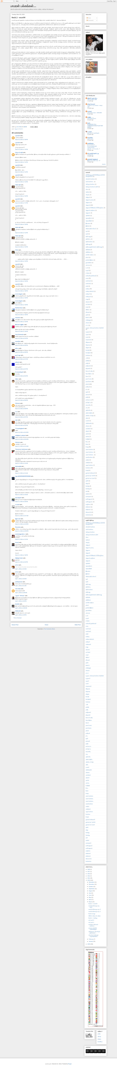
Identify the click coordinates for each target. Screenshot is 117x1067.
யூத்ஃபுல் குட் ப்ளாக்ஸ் (90, 475)
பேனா (87, 444)
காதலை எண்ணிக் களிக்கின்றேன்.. (93, 928)
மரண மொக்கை (89, 449)
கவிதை (87, 288)
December (91, 882)
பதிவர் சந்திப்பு (89, 413)
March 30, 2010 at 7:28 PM (21, 291)
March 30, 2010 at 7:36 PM (21, 314)
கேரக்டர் (21, 128)
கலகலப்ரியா (18, 341)
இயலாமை (88, 223)
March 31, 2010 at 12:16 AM (21, 446)
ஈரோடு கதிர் (18, 184)
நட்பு (87, 389)
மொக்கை (88, 467)
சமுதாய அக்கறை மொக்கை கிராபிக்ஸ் (95, 328)
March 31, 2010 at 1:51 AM (21, 463)
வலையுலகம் (88, 496)
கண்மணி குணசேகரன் (91, 275)
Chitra (16, 250)
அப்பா (87, 189)
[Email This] (31, 127)
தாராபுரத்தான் (18, 497)
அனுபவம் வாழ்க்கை (90, 210)
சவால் (87, 337)
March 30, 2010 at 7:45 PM (21, 331)
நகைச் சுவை (89, 379)
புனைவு (87, 436)
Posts (89, 18)
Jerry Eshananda (19, 334)
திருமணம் (88, 368)
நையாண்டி (88, 405)
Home (46, 624)
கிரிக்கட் (88, 309)
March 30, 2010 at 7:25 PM (21, 281)
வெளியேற (100, 1041)
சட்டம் (87, 325)
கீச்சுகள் (88, 312)
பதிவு (87, 418)
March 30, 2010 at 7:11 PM (21, 162)
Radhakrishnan (19, 307)
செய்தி (87, 350)
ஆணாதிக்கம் (89, 218)
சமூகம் (87, 334)
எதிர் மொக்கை (89, 241)
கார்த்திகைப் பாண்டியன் (20, 435)
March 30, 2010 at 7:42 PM (21, 321)
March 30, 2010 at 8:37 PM (21, 359)
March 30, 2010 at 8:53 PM (21, 376)
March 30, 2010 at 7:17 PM (21, 203)
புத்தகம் (87, 431)
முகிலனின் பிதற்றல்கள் (92, 159)
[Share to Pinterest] (37, 127)
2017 (88, 871)
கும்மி (87, 314)
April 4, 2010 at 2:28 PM (20, 615)
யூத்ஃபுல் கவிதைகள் (90, 473)
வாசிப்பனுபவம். (89, 501)
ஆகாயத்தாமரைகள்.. (91, 118)
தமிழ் (87, 363)
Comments (90, 20)
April (90, 899)
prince (16, 565)
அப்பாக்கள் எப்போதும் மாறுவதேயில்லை (93, 935)
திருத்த (99, 1039)
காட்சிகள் (88, 304)
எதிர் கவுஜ (88, 236)
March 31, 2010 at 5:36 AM (21, 501)
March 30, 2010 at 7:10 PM (21, 149)
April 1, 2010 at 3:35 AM (20, 569)
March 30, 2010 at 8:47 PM (21, 369)
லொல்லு (87, 486)
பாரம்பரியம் (88, 428)
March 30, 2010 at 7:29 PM (21, 297)
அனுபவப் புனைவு (90, 199)
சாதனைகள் (88, 339)
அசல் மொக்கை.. (90, 181)
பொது (87, 446)
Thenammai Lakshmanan (21, 449)
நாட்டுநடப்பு (88, 402)
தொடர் (87, 376)
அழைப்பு (88, 194)
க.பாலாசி (17, 504)
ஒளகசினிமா (89, 262)
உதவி (87, 233)
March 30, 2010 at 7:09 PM (21, 139)
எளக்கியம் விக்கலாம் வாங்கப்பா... (93, 925)
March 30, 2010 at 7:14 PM (21, 181)
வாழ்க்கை (88, 504)
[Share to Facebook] (35, 127)
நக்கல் (87, 384)
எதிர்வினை (88, 252)
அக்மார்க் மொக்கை (90, 179)
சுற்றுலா (87, 347)
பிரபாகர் (17, 542)
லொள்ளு (88, 488)
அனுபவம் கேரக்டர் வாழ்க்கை (94, 207)
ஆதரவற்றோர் (89, 220)
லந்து (87, 483)
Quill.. (89, 123)
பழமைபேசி (17, 135)
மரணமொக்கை (89, 457)
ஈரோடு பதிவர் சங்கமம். (91, 228)
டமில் (87, 358)
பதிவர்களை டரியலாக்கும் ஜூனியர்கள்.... (94, 932)
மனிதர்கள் (88, 462)
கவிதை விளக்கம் (90, 291)
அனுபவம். (88, 213)
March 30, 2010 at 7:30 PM (21, 304)
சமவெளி (89, 111)
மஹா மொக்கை (89, 465)
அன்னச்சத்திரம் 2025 (92, 99)
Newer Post (15, 624)
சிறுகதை (88, 345)
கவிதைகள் (88, 296)
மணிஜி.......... (90, 117)
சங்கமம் (87, 322)
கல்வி (87, 286)
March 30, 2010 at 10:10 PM (21, 432)
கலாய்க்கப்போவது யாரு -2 (95, 909)
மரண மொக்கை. (89, 452)
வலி (86, 491)
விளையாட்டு (88, 512)
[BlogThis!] (32, 127)
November (91, 884)
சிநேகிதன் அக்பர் (19, 558)
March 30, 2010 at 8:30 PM (21, 352)
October (91, 886)
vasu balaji (18, 588)
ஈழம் (87, 231)
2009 (88, 944)
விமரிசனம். (88, 509)
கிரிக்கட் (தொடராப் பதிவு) (94, 915)
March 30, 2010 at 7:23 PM (21, 247)
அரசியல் (88, 192)
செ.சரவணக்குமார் (19, 372)
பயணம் (87, 420)
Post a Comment (17, 617)
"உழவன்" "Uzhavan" (20, 595)
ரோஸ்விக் (17, 604)
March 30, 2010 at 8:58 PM (21, 408)
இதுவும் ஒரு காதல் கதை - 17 (93, 160)
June (90, 895)
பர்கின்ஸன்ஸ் (89, 423)
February (91, 939)
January (91, 941)
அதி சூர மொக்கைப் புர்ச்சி (92, 186)
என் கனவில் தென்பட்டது (93, 153)
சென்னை (88, 355)
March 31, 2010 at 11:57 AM (21, 515)
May (90, 897)
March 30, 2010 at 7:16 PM (21, 196)
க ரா (16, 411)
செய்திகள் (88, 352)
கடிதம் (87, 270)
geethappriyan (18, 581)
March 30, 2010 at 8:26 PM (21, 345)
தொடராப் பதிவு (89, 371)
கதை (87, 278)
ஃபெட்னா (88, 265)
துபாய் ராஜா (17, 355)
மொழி (87, 470)
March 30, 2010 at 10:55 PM (21, 439)
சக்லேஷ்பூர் (88, 320)
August (91, 890)
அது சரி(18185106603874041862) (22, 476)
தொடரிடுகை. (89, 373)
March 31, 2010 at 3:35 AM (21, 494)
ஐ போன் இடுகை (89, 260)
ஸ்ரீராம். (17, 379)
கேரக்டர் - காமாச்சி (93, 903)
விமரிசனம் (88, 507)
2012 (88, 876)
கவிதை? (88, 294)
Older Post (78, 624)
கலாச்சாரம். (88, 283)
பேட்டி (87, 441)
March (90, 901)
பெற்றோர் (88, 439)
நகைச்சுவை (88, 381)
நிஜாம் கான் (17, 518)
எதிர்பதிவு (88, 249)
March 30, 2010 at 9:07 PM (21, 417)
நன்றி (87, 397)
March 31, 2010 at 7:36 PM (21, 555)
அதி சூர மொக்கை (90, 184)
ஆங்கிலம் (88, 215)
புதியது (99, 1036)
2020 (88, 869)
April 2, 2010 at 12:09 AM (21, 592)
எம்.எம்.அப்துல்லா (19, 294)
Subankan (17, 317)
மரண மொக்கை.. (90, 454)
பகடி (87, 407)
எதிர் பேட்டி (88, 239)
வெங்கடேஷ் (88, 514)
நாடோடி (17, 348)
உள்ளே (99, 1033)
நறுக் (87, 392)
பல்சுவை (88, 426)
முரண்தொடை (90, 143)
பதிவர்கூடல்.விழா (90, 415)
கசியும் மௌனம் (91, 104)
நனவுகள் (88, 394)
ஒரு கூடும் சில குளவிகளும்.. (93, 133)
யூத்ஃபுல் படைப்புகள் (90, 478)
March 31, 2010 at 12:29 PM (21, 524)
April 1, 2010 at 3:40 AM (20, 578)
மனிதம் (87, 460)
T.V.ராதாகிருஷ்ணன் (19, 428)
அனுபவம (88, 202)
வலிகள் (87, 493)
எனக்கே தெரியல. (90, 254)
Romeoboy (18, 527)
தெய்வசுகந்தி (18, 466)
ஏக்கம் (87, 257)
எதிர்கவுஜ (88, 244)
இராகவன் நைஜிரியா (19, 324)
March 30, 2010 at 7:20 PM (21, 224)
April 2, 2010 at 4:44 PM (20, 601)
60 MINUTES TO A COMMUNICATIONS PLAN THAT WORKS (95, 126)
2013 (88, 873)
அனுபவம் (17, 128)
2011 (88, 878)
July (90, 893)
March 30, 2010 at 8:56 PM (21, 400)
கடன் (87, 267)
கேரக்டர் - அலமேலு (93, 918)
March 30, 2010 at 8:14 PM (21, 338)
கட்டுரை (87, 273)
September (92, 888)
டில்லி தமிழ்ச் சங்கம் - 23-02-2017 (94, 112)
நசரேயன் (17, 362)
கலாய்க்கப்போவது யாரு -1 (95, 911)
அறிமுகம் (88, 197)
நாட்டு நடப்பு (88, 399)
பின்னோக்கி (18, 611)
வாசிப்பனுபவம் (89, 499)
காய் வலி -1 (91, 922)
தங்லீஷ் (87, 360)
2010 (88, 880)
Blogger (69, 1063)
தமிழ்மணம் (88, 365)
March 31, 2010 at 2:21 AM (21, 473)
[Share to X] (34, 127)
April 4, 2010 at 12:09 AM (21, 608)
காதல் (87, 307)
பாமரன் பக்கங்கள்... (23, 6)
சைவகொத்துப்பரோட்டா (20, 534)
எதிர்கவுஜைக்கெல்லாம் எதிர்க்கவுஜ (94, 247)
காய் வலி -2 (91, 920)
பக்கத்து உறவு (90, 154)
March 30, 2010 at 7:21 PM (21, 232)
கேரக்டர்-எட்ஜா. (92, 913)
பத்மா (16, 420)
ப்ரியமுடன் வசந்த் (19, 152)
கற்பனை (88, 301)
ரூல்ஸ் (87, 480)
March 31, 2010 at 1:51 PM (21, 539)
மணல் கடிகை (90, 139)
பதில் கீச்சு (88, 410)
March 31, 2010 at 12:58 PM (21, 531)
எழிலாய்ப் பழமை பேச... (92, 98)
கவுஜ (87, 299)
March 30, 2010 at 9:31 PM (21, 425)
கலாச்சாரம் (88, 281)
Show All (103, 164)
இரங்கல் (87, 226)
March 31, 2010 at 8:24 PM (21, 562)
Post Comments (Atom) (49, 629)
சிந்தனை (88, 342)
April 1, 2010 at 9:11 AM (20, 585)
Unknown (17, 403)
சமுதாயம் (88, 332)
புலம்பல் (87, 433)
